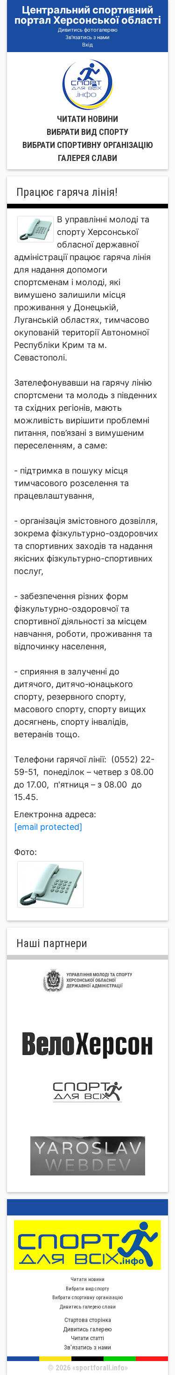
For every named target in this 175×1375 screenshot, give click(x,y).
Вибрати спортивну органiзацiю (87, 145)
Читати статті (87, 1338)
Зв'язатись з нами (87, 37)
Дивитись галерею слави (88, 1307)
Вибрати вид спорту (87, 132)
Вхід (87, 44)
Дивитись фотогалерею (88, 30)
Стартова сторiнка (87, 1319)
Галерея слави (87, 158)
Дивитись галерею (87, 1329)
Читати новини (87, 119)
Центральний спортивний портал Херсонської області (87, 15)
